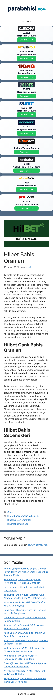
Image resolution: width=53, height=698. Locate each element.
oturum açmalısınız (37, 545)
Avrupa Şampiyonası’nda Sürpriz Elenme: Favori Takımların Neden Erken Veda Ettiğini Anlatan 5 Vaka (26, 572)
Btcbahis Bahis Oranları (19, 520)
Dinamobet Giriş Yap (18, 524)
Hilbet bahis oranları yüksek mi (23, 516)
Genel (10, 512)
